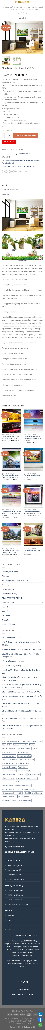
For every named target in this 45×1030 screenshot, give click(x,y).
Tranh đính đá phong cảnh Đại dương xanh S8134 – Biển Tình (32, 438)
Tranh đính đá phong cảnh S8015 (32, 476)
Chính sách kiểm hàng (16, 895)
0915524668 (22, 952)
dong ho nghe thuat (13, 741)
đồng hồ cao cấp (37, 793)
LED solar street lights (20, 745)
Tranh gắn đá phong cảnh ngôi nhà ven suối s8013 (10, 551)
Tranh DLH (22, 760)
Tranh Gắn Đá (22, 767)
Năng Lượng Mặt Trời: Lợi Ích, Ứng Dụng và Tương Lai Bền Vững (19, 678)
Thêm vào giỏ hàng (26, 135)
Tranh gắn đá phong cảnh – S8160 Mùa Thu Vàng (11, 438)
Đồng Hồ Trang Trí (8, 778)
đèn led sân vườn (8, 782)
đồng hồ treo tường (25, 800)
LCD (3, 745)
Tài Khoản (6, 615)
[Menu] (3, 3)
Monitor (31, 745)
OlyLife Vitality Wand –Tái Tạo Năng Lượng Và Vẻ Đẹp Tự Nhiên (22, 727)
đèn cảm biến (20, 778)
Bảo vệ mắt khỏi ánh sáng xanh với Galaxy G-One (21, 692)
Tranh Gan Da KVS (8, 163)
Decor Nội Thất (17, 1020)
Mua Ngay (9, 142)
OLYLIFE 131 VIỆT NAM (12, 598)
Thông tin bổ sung (10, 190)
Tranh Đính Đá (35, 7)
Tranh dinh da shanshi (9, 760)
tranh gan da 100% (8, 763)
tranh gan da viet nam (9, 767)
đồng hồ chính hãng (24, 797)
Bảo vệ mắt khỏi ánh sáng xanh (14, 661)
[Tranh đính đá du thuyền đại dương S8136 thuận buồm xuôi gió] (11, 496)
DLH (3, 741)
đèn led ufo (28, 782)
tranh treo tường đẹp (24, 771)
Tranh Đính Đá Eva (34, 774)
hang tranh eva (26, 741)
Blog (9, 925)
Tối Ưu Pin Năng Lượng (11, 665)
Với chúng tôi (13, 916)
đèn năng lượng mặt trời (23, 785)
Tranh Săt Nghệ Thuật (23, 1023)
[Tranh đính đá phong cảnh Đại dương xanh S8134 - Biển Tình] (33, 421)
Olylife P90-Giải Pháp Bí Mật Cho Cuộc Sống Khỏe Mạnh (22, 697)
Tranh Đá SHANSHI (8, 774)
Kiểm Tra (5, 585)
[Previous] (5, 37)
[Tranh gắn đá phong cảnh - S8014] (33, 534)
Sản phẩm (5, 611)
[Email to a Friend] (16, 171)
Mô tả (4, 185)
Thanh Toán (6, 620)
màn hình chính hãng (8, 748)
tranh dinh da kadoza (14, 166)
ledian (9, 745)
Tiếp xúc (11, 929)
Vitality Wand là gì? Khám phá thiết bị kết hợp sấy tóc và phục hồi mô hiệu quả (21, 685)
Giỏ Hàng (5, 576)
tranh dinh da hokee (8, 756)
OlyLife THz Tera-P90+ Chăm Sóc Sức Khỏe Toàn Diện (21, 712)
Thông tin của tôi (14, 875)
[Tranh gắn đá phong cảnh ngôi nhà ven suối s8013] (11, 534)
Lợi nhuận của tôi (14, 870)
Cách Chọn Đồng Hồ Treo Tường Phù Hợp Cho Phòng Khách (20, 655)
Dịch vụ (11, 920)
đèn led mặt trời (32, 778)
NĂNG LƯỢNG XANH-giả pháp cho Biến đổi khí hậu (21, 671)
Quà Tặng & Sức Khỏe (17, 1022)
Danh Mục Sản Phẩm (10, 571)
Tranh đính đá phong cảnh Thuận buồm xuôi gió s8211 (11, 476)
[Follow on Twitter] (24, 982)
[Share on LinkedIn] (25, 171)
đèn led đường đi (7, 785)
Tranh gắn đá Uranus (9, 771)
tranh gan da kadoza (28, 166)
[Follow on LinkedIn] (27, 982)
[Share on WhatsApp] (4, 171)
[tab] (22, 185)
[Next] (40, 37)
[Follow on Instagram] (21, 982)
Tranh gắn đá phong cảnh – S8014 (33, 551)
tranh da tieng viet (22, 752)
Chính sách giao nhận (16, 890)
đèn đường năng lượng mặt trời (12, 793)
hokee (35, 741)
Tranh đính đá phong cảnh (23, 9)
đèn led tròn (19, 782)
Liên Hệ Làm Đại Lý (9, 593)
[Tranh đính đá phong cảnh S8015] (33, 459)
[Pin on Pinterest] (20, 171)
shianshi (34, 748)
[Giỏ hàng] (42, 2)
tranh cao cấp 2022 (8, 752)
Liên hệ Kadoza (8, 589)
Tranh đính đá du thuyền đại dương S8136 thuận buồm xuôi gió (11, 514)
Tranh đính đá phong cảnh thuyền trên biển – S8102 (32, 513)
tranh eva (31, 760)
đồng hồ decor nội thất (9, 800)
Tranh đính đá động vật (16, 160)
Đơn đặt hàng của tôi (15, 865)
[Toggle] (42, 602)
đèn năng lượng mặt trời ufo (11, 789)
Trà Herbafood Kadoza (11, 638)
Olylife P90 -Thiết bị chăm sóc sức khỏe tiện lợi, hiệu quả (21, 705)
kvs (6, 166)
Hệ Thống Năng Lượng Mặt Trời (15, 580)
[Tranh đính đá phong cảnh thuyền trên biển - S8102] (33, 496)
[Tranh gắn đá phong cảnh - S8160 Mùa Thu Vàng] (11, 421)
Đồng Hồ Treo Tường (30, 1018)
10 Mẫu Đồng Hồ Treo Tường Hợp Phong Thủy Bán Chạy (21, 643)
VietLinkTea (31, 1022)
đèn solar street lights (29, 789)
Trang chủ (7, 7)
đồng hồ (27, 793)
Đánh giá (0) (6, 194)
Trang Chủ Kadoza (9, 624)
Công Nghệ (29, 1020)
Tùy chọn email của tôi (16, 879)
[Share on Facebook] (8, 171)
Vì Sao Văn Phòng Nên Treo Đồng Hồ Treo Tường (21, 649)
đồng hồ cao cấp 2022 (9, 797)
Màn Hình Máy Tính (24, 748)
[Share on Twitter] (12, 171)
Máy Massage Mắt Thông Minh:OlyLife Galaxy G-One (22, 719)
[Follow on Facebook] (18, 982)
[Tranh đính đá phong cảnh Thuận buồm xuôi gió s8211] (11, 459)
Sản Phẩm (21, 7)
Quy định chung (8, 602)
